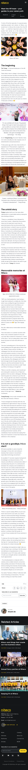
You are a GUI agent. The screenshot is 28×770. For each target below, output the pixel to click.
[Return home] (5, 2)
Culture (3, 648)
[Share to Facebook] (14, 588)
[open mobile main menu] (25, 2)
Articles (3, 741)
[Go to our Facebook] (2, 755)
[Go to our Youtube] (8, 755)
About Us (19, 735)
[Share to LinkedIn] (17, 588)
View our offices (9, 724)
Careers (19, 732)
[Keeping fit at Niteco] (14, 684)
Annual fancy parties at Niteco (13, 669)
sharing (4, 603)
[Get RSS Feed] (18, 755)
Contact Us (20, 738)
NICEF (18, 741)
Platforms (4, 738)
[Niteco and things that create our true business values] (14, 632)
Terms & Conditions (9, 761)
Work (2, 732)
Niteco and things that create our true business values (13, 644)
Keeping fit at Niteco (9, 694)
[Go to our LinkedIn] (12, 755)
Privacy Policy (20, 761)
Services (3, 735)
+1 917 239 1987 (9, 717)
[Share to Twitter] (21, 588)
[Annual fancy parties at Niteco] (14, 659)
